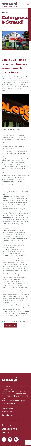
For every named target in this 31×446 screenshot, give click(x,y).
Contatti (6, 432)
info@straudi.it (7, 398)
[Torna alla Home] (9, 379)
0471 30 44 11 (9, 396)
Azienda (7, 425)
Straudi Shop (9, 429)
